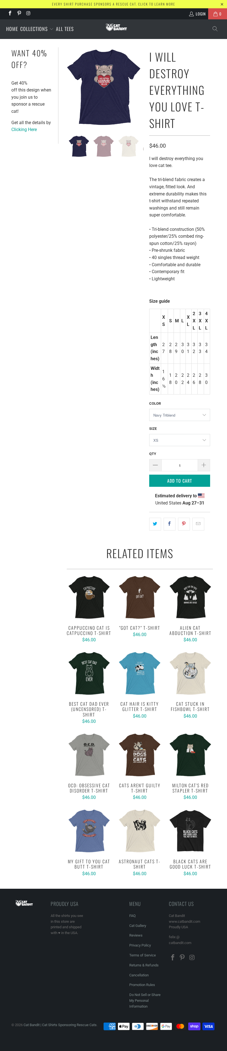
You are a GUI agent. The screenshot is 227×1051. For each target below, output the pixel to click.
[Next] (138, 87)
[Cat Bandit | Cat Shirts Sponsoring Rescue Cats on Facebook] (9, 14)
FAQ (132, 916)
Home (12, 28)
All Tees (65, 28)
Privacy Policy (140, 945)
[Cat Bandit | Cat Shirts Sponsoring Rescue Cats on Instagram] (28, 14)
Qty (152, 454)
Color (155, 403)
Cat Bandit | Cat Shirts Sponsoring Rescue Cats (60, 1025)
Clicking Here (24, 129)
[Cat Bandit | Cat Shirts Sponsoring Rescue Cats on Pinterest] (19, 14)
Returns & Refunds (144, 965)
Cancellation (139, 975)
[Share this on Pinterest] (184, 524)
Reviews (136, 935)
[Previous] (69, 87)
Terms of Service (142, 955)
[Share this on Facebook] (170, 524)
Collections (34, 28)
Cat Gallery (137, 926)
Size (153, 429)
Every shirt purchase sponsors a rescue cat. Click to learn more (113, 4)
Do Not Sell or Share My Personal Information (145, 1000)
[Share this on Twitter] (155, 524)
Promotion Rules (142, 985)
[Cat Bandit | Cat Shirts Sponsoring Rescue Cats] (116, 27)
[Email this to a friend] (198, 524)
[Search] (215, 29)
